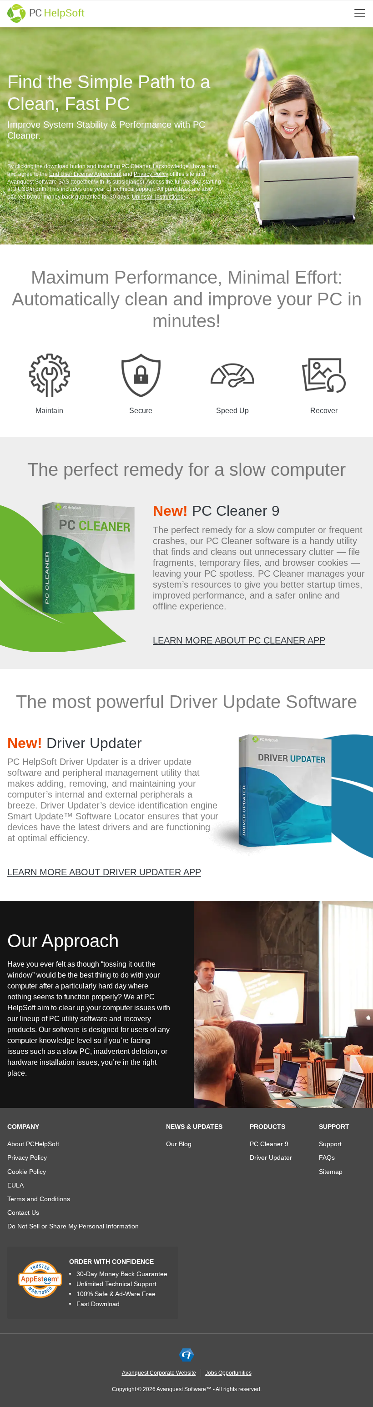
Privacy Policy (151, 174)
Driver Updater (74, 743)
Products (267, 1126)
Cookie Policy (26, 1171)
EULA (15, 1185)
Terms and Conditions (38, 1198)
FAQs (327, 1157)
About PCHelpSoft (33, 1144)
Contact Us (23, 1212)
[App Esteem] (40, 1279)
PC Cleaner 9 (216, 511)
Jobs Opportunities (228, 1373)
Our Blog (179, 1144)
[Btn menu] (359, 13)
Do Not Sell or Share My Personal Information (73, 1226)
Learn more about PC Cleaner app (239, 640)
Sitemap (331, 1171)
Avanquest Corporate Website (159, 1373)
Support (334, 1126)
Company (23, 1126)
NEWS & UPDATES (194, 1126)
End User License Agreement (85, 174)
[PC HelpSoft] (46, 13)
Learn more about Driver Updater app (104, 872)
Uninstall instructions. (158, 197)
